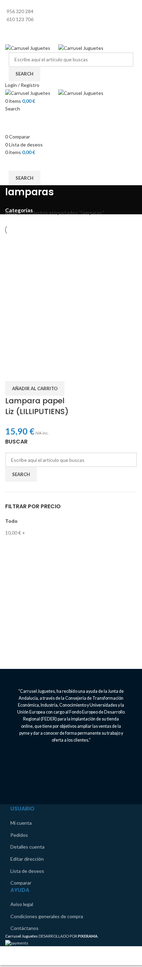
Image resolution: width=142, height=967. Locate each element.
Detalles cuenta (27, 847)
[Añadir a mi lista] (50, 372)
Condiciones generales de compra (46, 916)
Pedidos (19, 835)
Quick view (32, 372)
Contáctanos (24, 928)
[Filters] (8, 957)
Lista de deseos (27, 871)
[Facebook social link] (66, 28)
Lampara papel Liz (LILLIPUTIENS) (37, 406)
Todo (11, 521)
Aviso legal (21, 904)
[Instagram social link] (75, 28)
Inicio (11, 212)
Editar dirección (27, 859)
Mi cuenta (21, 823)
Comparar (20, 883)
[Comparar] (13, 372)
